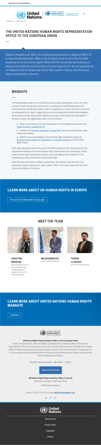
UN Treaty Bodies (44, 140)
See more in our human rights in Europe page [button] (27, 200)
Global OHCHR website (50, 370)
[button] (46, 398)
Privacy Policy (50, 425)
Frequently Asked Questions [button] (41, 362)
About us (10, 21)
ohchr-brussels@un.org (64, 392)
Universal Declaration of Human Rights (46, 130)
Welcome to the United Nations (19, 3)
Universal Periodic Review (27, 140)
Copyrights (50, 430)
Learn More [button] (14, 315)
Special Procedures (62, 140)
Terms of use (50, 419)
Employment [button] (58, 362)
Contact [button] (68, 362)
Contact (50, 436)
